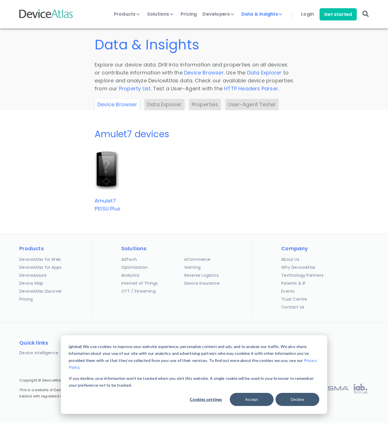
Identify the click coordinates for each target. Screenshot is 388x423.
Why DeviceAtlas (298, 267)
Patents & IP (293, 283)
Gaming (192, 267)
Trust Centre (294, 299)
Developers (217, 14)
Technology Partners (302, 275)
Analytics (130, 275)
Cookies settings (206, 399)
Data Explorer (264, 72)
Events (288, 291)
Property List (135, 88)
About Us (290, 259)
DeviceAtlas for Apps (40, 267)
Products (125, 14)
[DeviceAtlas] (46, 17)
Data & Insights (260, 14)
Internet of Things (139, 283)
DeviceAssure (33, 275)
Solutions (158, 14)
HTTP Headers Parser (251, 88)
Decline (297, 399)
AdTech (129, 259)
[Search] (365, 17)
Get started (338, 14)
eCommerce (197, 259)
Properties (205, 104)
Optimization (134, 267)
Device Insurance (202, 283)
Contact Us (292, 307)
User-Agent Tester (252, 104)
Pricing (189, 14)
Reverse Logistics (201, 275)
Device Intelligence (38, 353)
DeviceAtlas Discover (40, 291)
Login (307, 14)
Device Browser (204, 72)
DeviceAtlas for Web (40, 259)
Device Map (31, 283)
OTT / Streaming (138, 291)
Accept (251, 399)
